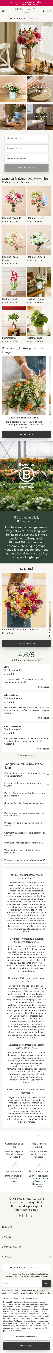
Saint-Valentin (35, 997)
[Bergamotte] (26, 10)
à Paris (38, 1074)
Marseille (40, 904)
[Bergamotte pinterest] (32, 1216)
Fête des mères (31, 991)
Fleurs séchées (14, 1116)
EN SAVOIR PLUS (26, 434)
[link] (43, 10)
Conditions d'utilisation (35, 1293)
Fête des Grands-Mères (33, 994)
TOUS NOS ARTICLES (26, 643)
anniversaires (14, 994)
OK (46, 1283)
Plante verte (40, 1116)
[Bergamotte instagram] (21, 1216)
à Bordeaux (22, 1077)
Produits (7, 1227)
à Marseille (34, 1077)
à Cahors (24, 1080)
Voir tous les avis (26, 755)
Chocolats (28, 1116)
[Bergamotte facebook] (26, 1216)
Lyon (9, 907)
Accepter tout (26, 1346)
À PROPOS (6, 1237)
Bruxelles (16, 907)
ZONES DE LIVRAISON (11, 1247)
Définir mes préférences (26, 1336)
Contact (6, 1257)
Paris (32, 904)
